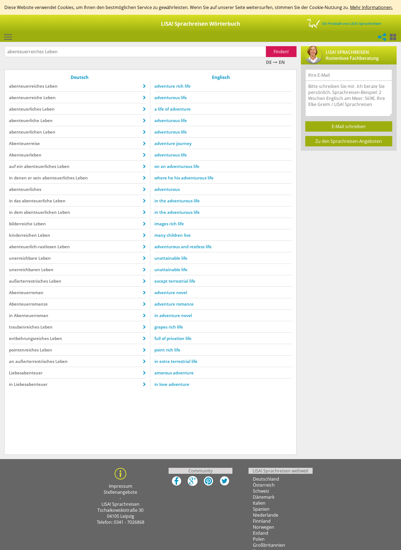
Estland (260, 533)
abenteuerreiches (26, 86)
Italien (259, 503)
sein (37, 178)
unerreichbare (23, 258)
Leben (51, 86)
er (30, 178)
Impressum (120, 486)
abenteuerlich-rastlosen (32, 246)
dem (18, 212)
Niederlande (265, 515)
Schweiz (261, 491)
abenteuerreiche (25, 97)
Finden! (281, 52)
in (11, 178)
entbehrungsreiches (29, 338)
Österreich (264, 485)
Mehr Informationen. (371, 7)
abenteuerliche (24, 120)
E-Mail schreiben (349, 126)
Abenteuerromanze (28, 304)
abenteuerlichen (25, 132)
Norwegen (263, 527)
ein (20, 166)
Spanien (261, 509)
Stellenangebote (120, 492)
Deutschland (266, 479)
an (11, 361)
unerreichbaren (24, 269)
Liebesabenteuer (26, 372)
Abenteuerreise (24, 143)
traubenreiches (24, 327)
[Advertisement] (349, 193)
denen (20, 178)
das (17, 200)
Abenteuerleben (25, 155)
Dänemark (263, 497)
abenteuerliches (25, 109)
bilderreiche (20, 223)
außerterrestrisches (28, 281)
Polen (259, 539)
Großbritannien (269, 545)
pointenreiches (24, 350)
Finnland (262, 521)
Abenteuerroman (26, 292)
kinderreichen (23, 235)
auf (12, 166)
